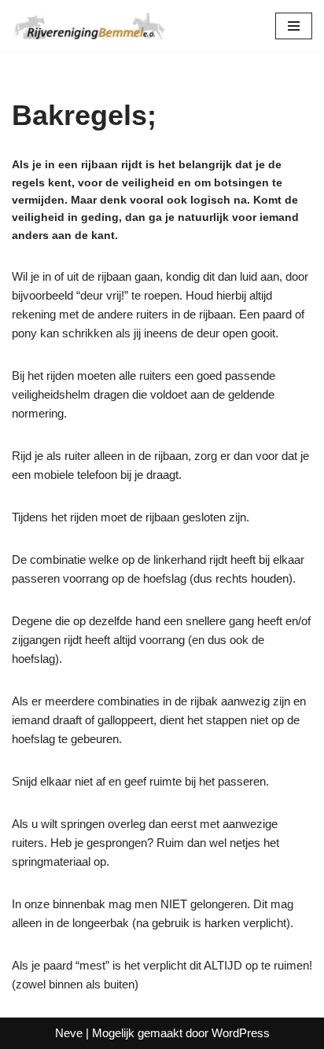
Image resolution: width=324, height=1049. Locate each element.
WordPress (241, 1033)
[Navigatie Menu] (293, 26)
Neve (69, 1033)
